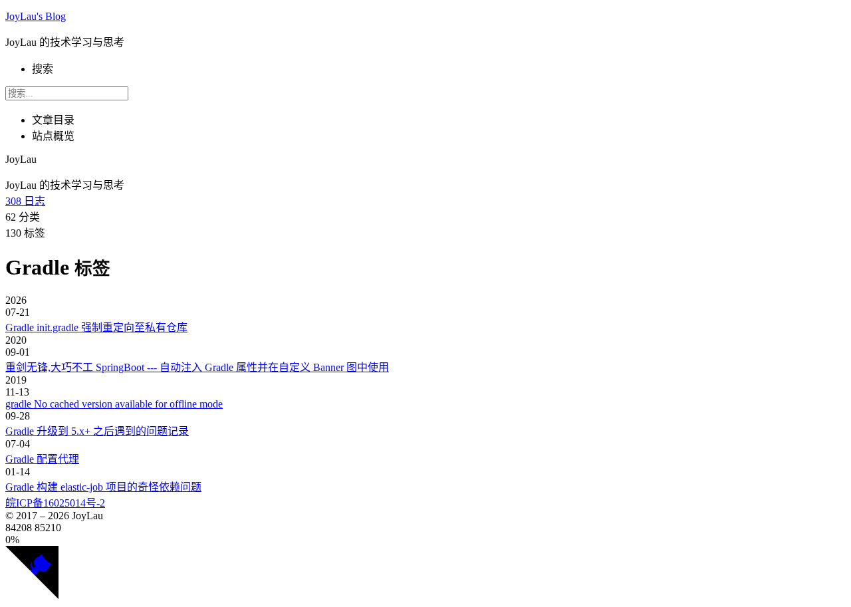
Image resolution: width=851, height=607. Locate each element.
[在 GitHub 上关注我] (32, 595)
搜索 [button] (42, 68)
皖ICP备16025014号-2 (55, 503)
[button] (425, 540)
